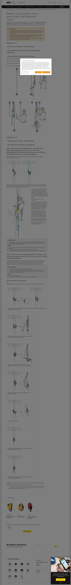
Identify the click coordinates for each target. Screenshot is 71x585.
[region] (36, 66)
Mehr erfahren (60, 579)
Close (60, 582)
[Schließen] (50, 60)
